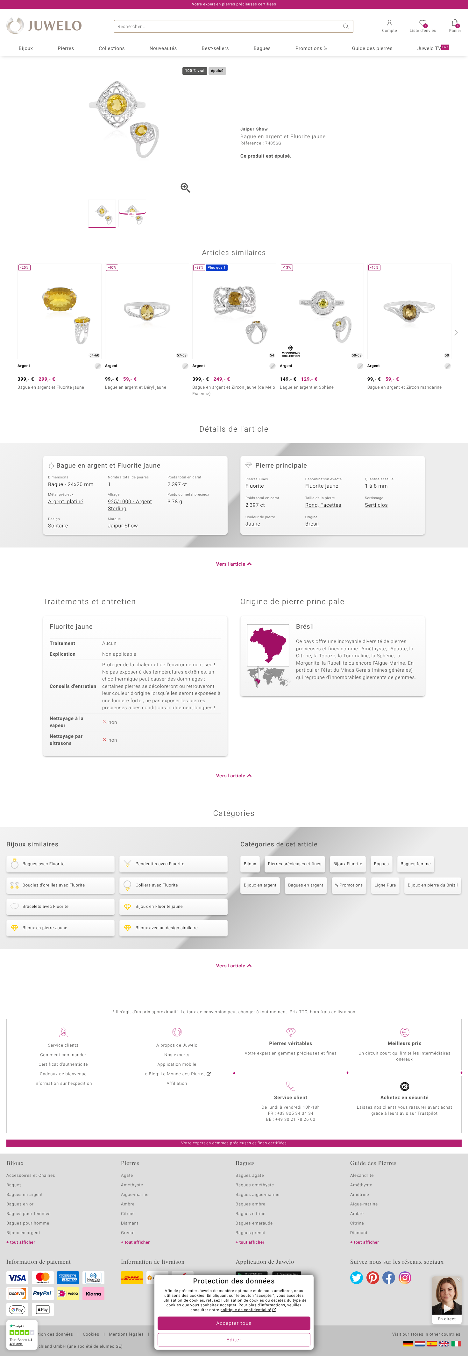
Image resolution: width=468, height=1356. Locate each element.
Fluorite (254, 486)
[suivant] (455, 332)
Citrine (128, 1214)
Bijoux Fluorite (347, 864)
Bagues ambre (251, 1204)
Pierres (66, 48)
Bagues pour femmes (28, 1214)
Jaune (252, 524)
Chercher (347, 26)
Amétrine (359, 1195)
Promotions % (311, 48)
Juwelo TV (433, 48)
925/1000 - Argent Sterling (130, 505)
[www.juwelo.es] (432, 1343)
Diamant (129, 1223)
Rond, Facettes (323, 505)
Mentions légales (126, 1335)
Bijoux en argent (260, 885)
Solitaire (58, 526)
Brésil (312, 524)
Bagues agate (250, 1176)
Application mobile (177, 1065)
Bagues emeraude (254, 1223)
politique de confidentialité (245, 1310)
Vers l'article (230, 564)
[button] (389, 27)
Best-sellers (215, 48)
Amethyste (132, 1185)
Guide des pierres (372, 48)
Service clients (63, 1045)
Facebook (388, 1277)
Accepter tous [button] (234, 1323)
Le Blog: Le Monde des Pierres (174, 1074)
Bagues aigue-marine (258, 1195)
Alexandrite (362, 1176)
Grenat (128, 1233)
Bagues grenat (251, 1233)
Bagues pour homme (27, 1223)
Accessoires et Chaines (30, 1176)
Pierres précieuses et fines (295, 864)
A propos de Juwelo (176, 1045)
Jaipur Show (123, 526)
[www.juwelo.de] (408, 1343)
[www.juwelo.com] (444, 1343)
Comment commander (63, 1055)
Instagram (405, 1277)
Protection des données (49, 1335)
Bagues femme (416, 864)
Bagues (262, 48)
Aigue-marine (135, 1195)
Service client (290, 1097)
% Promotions (349, 885)
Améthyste (361, 1185)
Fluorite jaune (321, 486)
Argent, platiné (65, 501)
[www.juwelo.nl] (420, 1343)
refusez (213, 1300)
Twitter (356, 1277)
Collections (112, 48)
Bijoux (26, 48)
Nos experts (176, 1055)
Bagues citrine (251, 1214)
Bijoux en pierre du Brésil (433, 885)
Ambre (128, 1204)
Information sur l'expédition (63, 1084)
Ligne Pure (385, 885)
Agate (127, 1176)
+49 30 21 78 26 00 (295, 1120)
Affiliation (177, 1084)
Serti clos (376, 505)
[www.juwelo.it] (456, 1343)
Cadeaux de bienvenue (63, 1074)
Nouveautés (163, 48)
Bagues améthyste (255, 1185)
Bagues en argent (305, 885)
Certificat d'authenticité (63, 1065)
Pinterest (372, 1277)
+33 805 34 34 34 (295, 1114)
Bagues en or (20, 1204)
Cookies (91, 1335)
